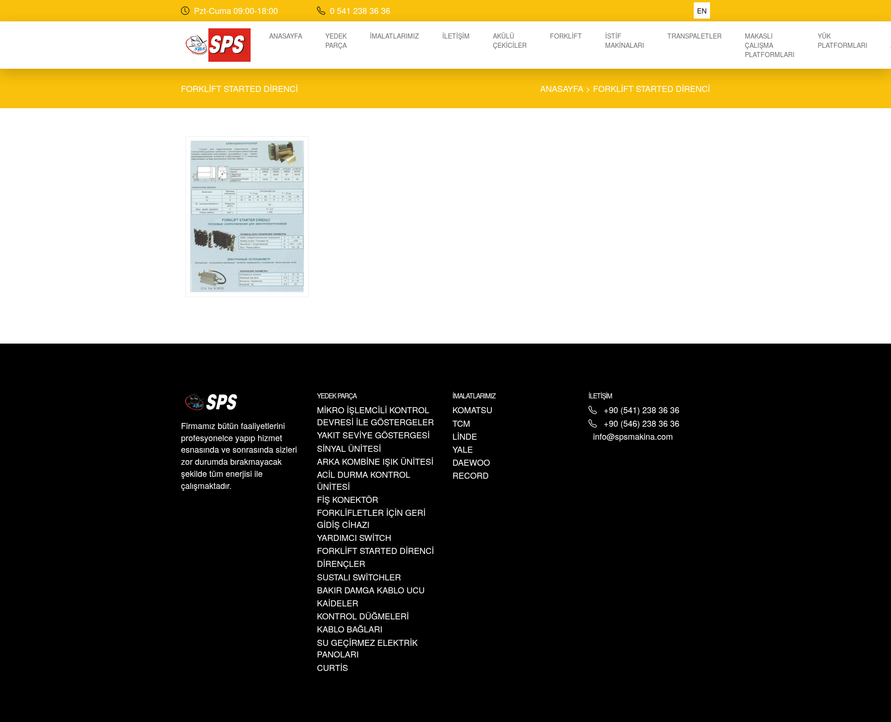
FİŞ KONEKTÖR (347, 499)
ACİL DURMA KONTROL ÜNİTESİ (363, 480)
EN (702, 10)
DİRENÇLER (341, 563)
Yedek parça (336, 40)
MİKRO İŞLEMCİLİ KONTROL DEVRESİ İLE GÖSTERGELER (375, 415)
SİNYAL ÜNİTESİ (349, 448)
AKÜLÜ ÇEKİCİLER (510, 40)
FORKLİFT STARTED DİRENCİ (239, 88)
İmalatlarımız (394, 35)
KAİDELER (337, 603)
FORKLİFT (566, 35)
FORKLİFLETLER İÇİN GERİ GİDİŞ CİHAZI (371, 518)
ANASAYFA (561, 88)
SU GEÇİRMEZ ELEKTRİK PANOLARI (367, 648)
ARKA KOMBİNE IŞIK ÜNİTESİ (375, 461)
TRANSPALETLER (694, 35)
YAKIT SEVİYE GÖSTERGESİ (373, 435)
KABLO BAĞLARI (349, 629)
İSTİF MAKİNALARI (624, 40)
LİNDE (464, 436)
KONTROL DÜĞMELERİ (363, 616)
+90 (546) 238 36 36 (641, 423)
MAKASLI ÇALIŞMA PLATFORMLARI (769, 45)
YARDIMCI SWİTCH (354, 537)
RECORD (470, 475)
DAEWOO (471, 462)
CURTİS (332, 667)
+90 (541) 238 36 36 (641, 409)
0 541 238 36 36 (359, 10)
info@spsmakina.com (633, 436)
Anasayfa (285, 35)
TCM (461, 423)
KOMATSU (472, 409)
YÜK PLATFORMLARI (842, 40)
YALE (462, 449)
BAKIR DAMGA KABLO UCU (371, 590)
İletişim (456, 35)
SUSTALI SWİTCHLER (359, 577)
